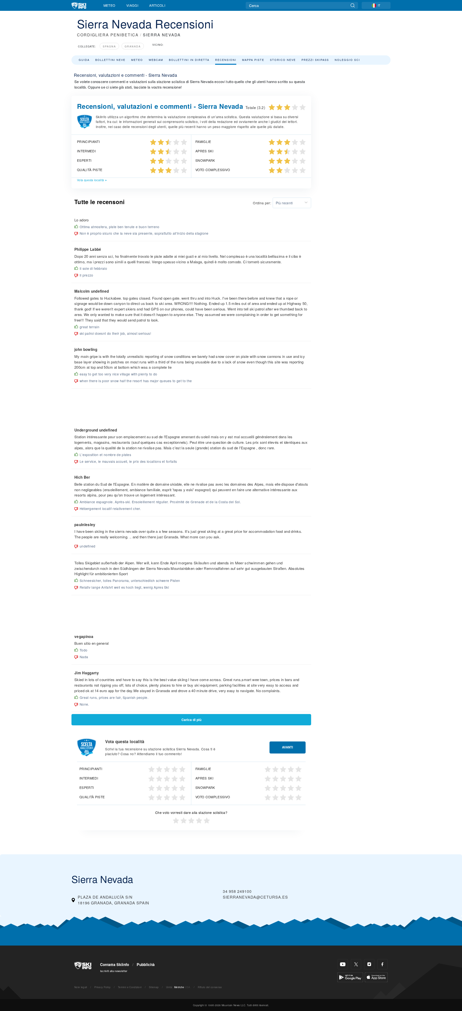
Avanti (287, 747)
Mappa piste (253, 60)
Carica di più (191, 719)
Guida (84, 60)
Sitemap (154, 987)
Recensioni (225, 60)
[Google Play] (350, 976)
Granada (133, 46)
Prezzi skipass (315, 60)
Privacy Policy (102, 987)
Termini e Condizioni (129, 987)
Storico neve (283, 60)
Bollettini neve (110, 60)
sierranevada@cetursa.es (255, 897)
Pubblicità (146, 964)
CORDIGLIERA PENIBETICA (108, 35)
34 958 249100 (237, 891)
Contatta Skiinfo (114, 964)
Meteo (109, 5)
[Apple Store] (376, 976)
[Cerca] (352, 5)
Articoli (157, 5)
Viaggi (132, 5)
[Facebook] (382, 964)
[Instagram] (369, 964)
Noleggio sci (347, 60)
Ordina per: (262, 202)
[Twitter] (356, 964)
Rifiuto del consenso (210, 987)
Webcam (156, 60)
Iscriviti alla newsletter (114, 971)
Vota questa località (90, 180)
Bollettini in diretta (189, 60)
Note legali (80, 987)
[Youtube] (343, 964)
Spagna (109, 46)
